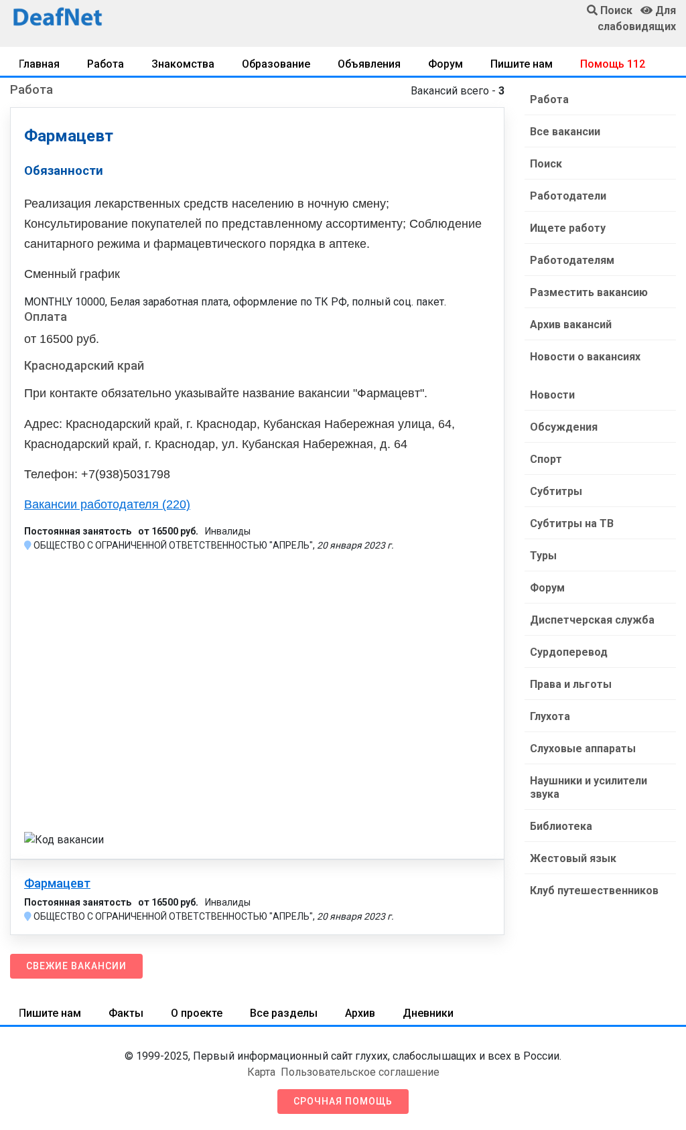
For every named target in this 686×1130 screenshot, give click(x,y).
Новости (552, 395)
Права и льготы (571, 684)
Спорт (546, 459)
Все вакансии (565, 131)
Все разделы (284, 1013)
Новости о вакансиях (585, 356)
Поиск (546, 163)
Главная (39, 64)
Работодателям (572, 260)
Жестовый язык (573, 858)
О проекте (196, 1013)
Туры (543, 555)
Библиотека (561, 826)
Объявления (369, 64)
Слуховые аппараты (583, 748)
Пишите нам (521, 64)
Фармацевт (57, 883)
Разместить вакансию (589, 292)
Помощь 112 (612, 64)
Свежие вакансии (76, 966)
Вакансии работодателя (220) (107, 504)
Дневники (428, 1013)
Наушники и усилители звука (588, 787)
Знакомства (182, 64)
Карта (261, 1072)
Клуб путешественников (594, 890)
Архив (360, 1013)
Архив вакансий (571, 324)
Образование (276, 64)
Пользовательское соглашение (360, 1072)
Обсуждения (564, 427)
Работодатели (568, 196)
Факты (126, 1013)
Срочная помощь (343, 1101)
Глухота (550, 716)
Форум (445, 64)
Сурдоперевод (569, 652)
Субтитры (556, 491)
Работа (105, 64)
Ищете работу (568, 228)
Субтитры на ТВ (572, 523)
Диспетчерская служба (592, 620)
